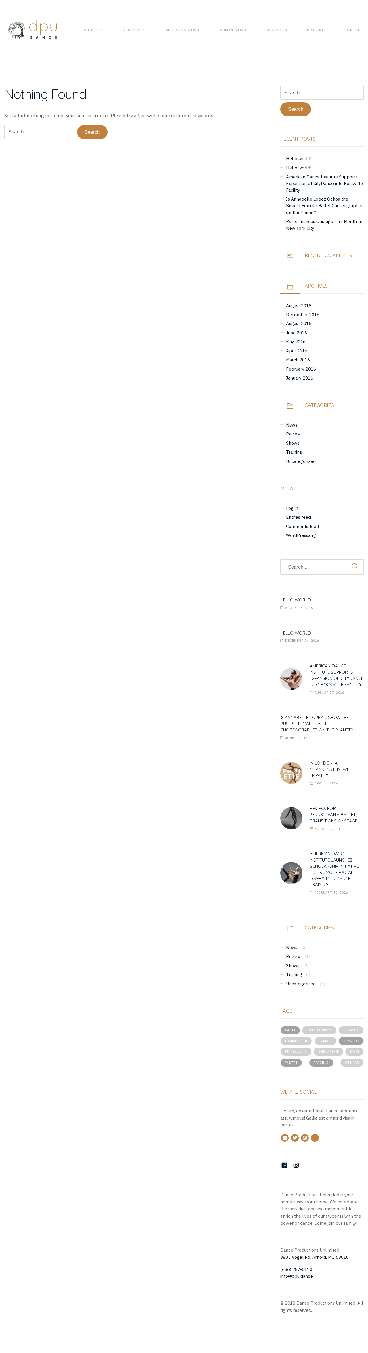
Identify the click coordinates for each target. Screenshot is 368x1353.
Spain (354, 1052)
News (291, 425)
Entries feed (298, 517)
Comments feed (302, 526)
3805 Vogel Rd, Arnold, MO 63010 (314, 1257)
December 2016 (302, 314)
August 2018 (298, 305)
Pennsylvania (296, 1052)
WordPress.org (301, 535)
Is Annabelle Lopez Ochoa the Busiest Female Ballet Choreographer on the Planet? (324, 205)
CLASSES (132, 29)
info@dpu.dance (296, 1276)
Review (293, 434)
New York (351, 1041)
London (325, 1041)
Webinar (352, 1063)
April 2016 (296, 351)
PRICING (316, 29)
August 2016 (298, 323)
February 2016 (301, 369)
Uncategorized (301, 461)
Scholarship (328, 1052)
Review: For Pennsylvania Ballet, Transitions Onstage (333, 815)
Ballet (290, 1030)
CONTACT (354, 29)
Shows (292, 443)
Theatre (291, 1063)
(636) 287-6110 (296, 1269)
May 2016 (296, 341)
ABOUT (91, 29)
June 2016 (296, 332)
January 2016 (299, 378)
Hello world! (298, 158)
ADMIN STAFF (233, 29)
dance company (319, 1030)
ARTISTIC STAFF (183, 29)
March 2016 (298, 360)
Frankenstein (296, 1041)
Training (294, 452)
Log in (292, 508)
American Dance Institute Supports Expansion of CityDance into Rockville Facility (324, 183)
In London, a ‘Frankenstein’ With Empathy (331, 769)
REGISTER (277, 29)
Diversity (351, 1030)
